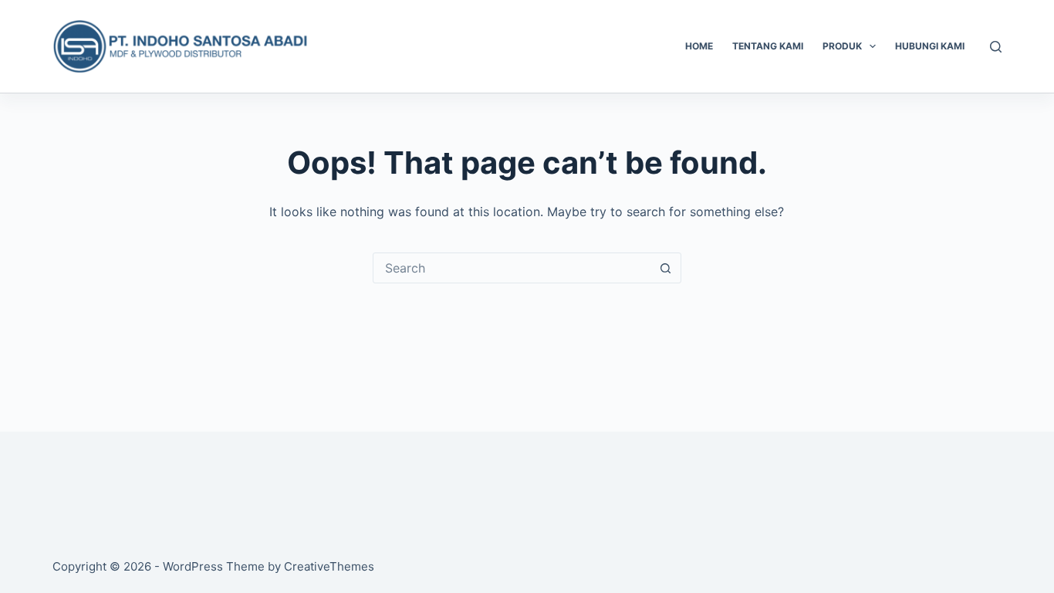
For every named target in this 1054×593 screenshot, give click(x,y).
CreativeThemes (329, 566)
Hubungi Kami (929, 46)
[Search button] (666, 268)
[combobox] (512, 267)
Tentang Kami (767, 46)
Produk (842, 46)
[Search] (996, 47)
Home (699, 46)
